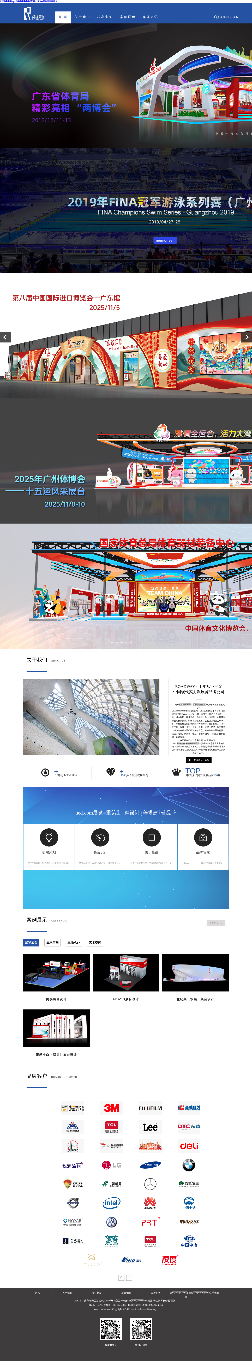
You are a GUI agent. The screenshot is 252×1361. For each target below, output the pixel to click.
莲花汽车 (69, 1174)
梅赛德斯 (147, 1174)
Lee (146, 1117)
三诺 (127, 1250)
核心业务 (105, 17)
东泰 (185, 1117)
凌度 (166, 1250)
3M (108, 1098)
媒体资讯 (150, 17)
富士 (147, 1098)
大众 (108, 1212)
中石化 (69, 1136)
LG (108, 1155)
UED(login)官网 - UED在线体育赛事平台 (28, 1)
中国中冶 (185, 1231)
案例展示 (128, 17)
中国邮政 (108, 1174)
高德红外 (185, 1098)
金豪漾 (69, 1212)
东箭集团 (108, 1136)
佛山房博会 (147, 1136)
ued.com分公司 (184, 1293)
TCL (108, 1117)
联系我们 (214, 1293)
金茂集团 (69, 1231)
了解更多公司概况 (200, 760)
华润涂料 (69, 1155)
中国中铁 (185, 1193)
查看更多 (216, 923)
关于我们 (83, 17)
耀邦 (69, 1098)
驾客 (108, 1231)
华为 (147, 1193)
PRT (147, 1212)
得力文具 (185, 1136)
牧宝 (185, 1212)
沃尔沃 (69, 1193)
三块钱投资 (88, 1250)
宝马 (185, 1155)
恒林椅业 (69, 1117)
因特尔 (108, 1193)
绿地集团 (185, 1174)
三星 (147, 1155)
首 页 (63, 17)
